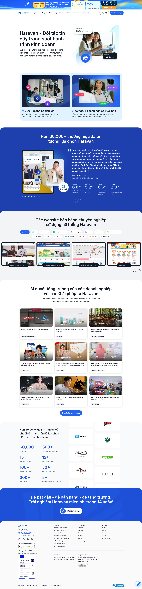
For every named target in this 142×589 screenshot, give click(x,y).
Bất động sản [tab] (71, 236)
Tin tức (80, 533)
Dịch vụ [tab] (59, 236)
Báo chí (104, 530)
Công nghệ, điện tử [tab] (61, 232)
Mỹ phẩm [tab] (38, 236)
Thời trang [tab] (46, 232)
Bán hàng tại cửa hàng (60, 535)
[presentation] (134, 271)
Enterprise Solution (59, 546)
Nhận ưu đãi (109, 7)
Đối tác (104, 527)
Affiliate (104, 535)
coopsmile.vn (87, 265)
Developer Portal (107, 538)
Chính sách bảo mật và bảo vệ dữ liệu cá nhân (32, 586)
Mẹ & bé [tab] (100, 232)
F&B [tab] (35, 232)
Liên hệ (80, 538)
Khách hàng (53, 13)
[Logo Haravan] (23, 13)
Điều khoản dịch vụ (55, 586)
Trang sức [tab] (106, 236)
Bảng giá (44, 13)
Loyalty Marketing (59, 543)
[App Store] (22, 546)
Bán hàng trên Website (60, 527)
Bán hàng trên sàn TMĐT (61, 538)
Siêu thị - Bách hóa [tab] (115, 232)
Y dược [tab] (83, 236)
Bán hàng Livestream (59, 533)
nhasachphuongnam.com (17, 265)
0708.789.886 (82, 566)
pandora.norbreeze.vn (52, 265)
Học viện (80, 530)
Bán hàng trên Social (59, 530)
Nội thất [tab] (89, 232)
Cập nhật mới (84, 13)
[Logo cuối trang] (23, 525)
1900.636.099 (25, 533)
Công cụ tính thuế (72, 13)
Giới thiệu (80, 527)
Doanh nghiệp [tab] (77, 232)
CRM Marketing (58, 541)
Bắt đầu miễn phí (116, 13)
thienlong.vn (123, 265)
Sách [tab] (48, 236)
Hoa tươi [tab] (94, 236)
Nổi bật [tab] (26, 232)
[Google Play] (31, 546)
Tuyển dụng (81, 541)
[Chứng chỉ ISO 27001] (26, 567)
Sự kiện (80, 535)
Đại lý (103, 533)
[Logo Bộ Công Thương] (118, 585)
